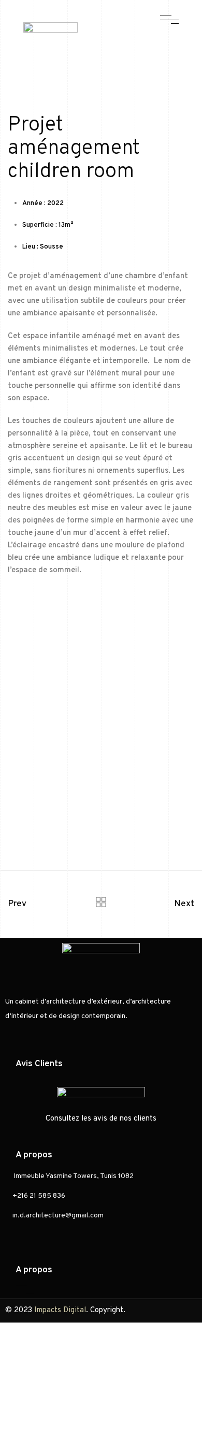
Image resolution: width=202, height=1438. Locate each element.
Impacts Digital (60, 1310)
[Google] (124, 57)
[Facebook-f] (124, 42)
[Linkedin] (160, 42)
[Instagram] (142, 42)
